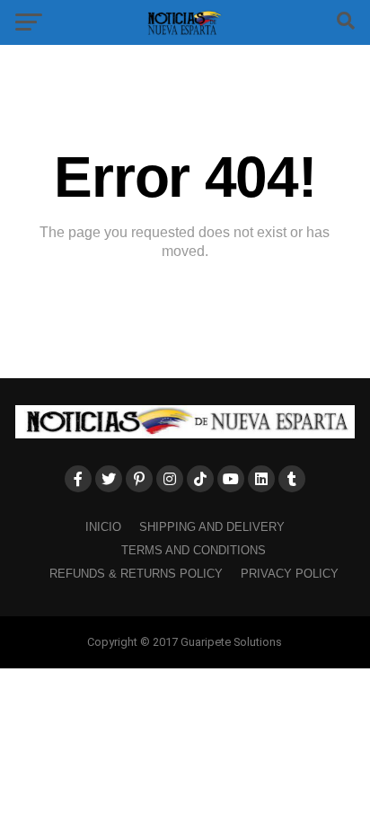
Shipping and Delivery (212, 527)
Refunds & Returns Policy (136, 573)
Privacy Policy (290, 573)
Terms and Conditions (193, 550)
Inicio (103, 527)
